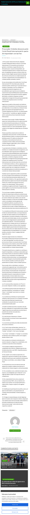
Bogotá (4, 460)
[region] (15, 503)
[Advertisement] (15, 21)
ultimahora (11, 410)
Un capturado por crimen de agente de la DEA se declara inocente (13, 482)
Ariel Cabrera (7, 57)
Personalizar (15, 508)
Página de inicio (5, 39)
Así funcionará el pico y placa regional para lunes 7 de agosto (14, 464)
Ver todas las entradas (15, 430)
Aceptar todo (15, 504)
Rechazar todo (15, 512)
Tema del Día (12, 39)
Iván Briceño (4, 467)
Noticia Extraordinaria (8, 479)
